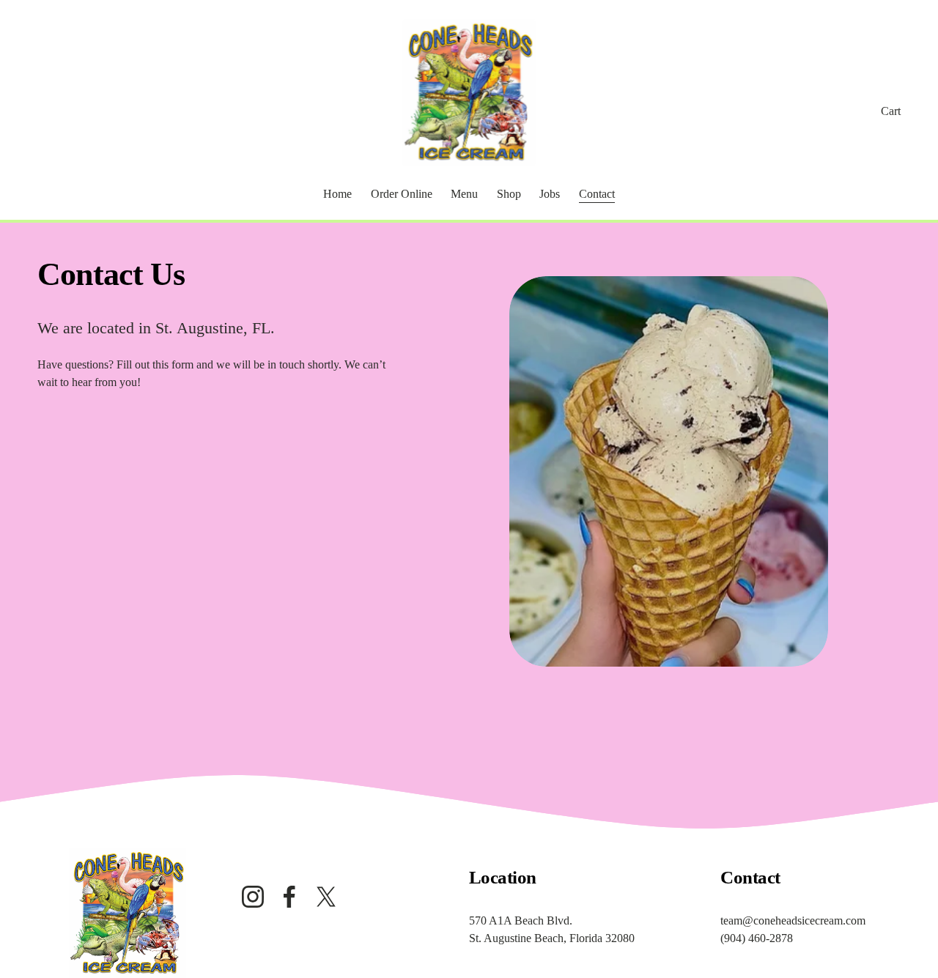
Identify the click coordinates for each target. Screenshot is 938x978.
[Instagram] (253, 896)
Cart (891, 111)
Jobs (549, 194)
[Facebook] (289, 896)
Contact (597, 194)
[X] (326, 896)
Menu (464, 194)
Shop (509, 194)
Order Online (401, 194)
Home (337, 194)
